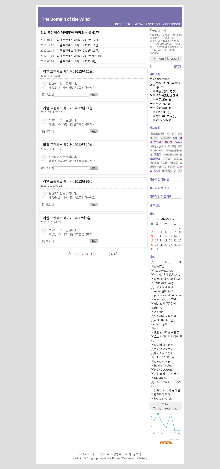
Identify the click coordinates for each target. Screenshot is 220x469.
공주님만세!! (165, 138)
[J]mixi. (155, 328)
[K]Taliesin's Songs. (163, 283)
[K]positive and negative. (166, 295)
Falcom (178, 142)
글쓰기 (137, 454)
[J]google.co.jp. (160, 361)
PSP (155, 150)
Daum (116, 458)
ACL (168, 134)
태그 (94, 454)
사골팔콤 (167, 158)
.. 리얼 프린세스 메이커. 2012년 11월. (77, 45)
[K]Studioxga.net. (162, 270)
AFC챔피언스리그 (158, 146)
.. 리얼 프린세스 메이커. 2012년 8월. (76, 61)
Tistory (143, 458)
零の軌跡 (172, 146)
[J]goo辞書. (158, 266)
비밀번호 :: (46, 94)
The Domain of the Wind (66, 19)
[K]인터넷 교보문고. (162, 349)
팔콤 (175, 138)
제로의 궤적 (167, 171)
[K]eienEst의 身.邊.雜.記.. (166, 279)
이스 (174, 134)
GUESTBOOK (171, 24)
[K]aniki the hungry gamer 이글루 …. (163, 322)
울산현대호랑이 (157, 134)
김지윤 (164, 162)
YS (175, 171)
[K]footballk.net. (161, 398)
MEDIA (139, 24)
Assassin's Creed (170, 154)
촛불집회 (171, 167)
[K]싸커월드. (158, 312)
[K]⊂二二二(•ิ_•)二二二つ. (166, 262)
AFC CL (178, 158)
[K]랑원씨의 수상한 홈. (164, 316)
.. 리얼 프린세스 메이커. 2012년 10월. (77, 50)
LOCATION (153, 24)
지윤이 (157, 154)
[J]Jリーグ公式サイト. (164, 357)
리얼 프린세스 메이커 (166, 140)
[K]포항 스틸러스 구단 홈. (165, 332)
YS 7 (180, 171)
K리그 (161, 150)
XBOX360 (155, 162)
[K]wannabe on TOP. (164, 299)
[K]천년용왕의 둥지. (162, 287)
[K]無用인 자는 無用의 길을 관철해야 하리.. (165, 392)
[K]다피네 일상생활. (162, 345)
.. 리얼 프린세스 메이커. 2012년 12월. (77, 40)
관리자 (127, 454)
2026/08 (166, 219)
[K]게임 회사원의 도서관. (165, 373)
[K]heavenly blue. (162, 365)
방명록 (117, 454)
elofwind (78, 458)
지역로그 (84, 454)
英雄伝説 (173, 162)
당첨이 (157, 171)
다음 (113, 254)
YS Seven (161, 167)
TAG (128, 24)
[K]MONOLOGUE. (161, 369)
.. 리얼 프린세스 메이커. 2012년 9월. (76, 56)
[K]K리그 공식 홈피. (162, 353)
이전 (72, 254)
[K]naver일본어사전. (163, 291)
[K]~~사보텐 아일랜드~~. (165, 274)
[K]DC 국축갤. (159, 378)
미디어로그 (105, 454)
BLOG (119, 24)
